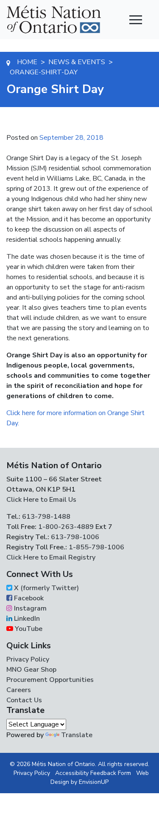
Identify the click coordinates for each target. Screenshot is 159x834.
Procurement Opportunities (50, 679)
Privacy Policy (27, 659)
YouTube (27, 628)
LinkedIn (26, 618)
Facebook (28, 598)
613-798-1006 (74, 537)
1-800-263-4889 (66, 526)
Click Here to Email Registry (50, 557)
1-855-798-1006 (95, 547)
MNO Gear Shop (31, 669)
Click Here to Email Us (41, 499)
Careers (18, 690)
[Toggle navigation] (135, 19)
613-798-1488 (46, 516)
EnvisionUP (94, 782)
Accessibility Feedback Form (93, 773)
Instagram (29, 608)
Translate (76, 735)
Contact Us (24, 700)
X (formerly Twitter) (45, 588)
